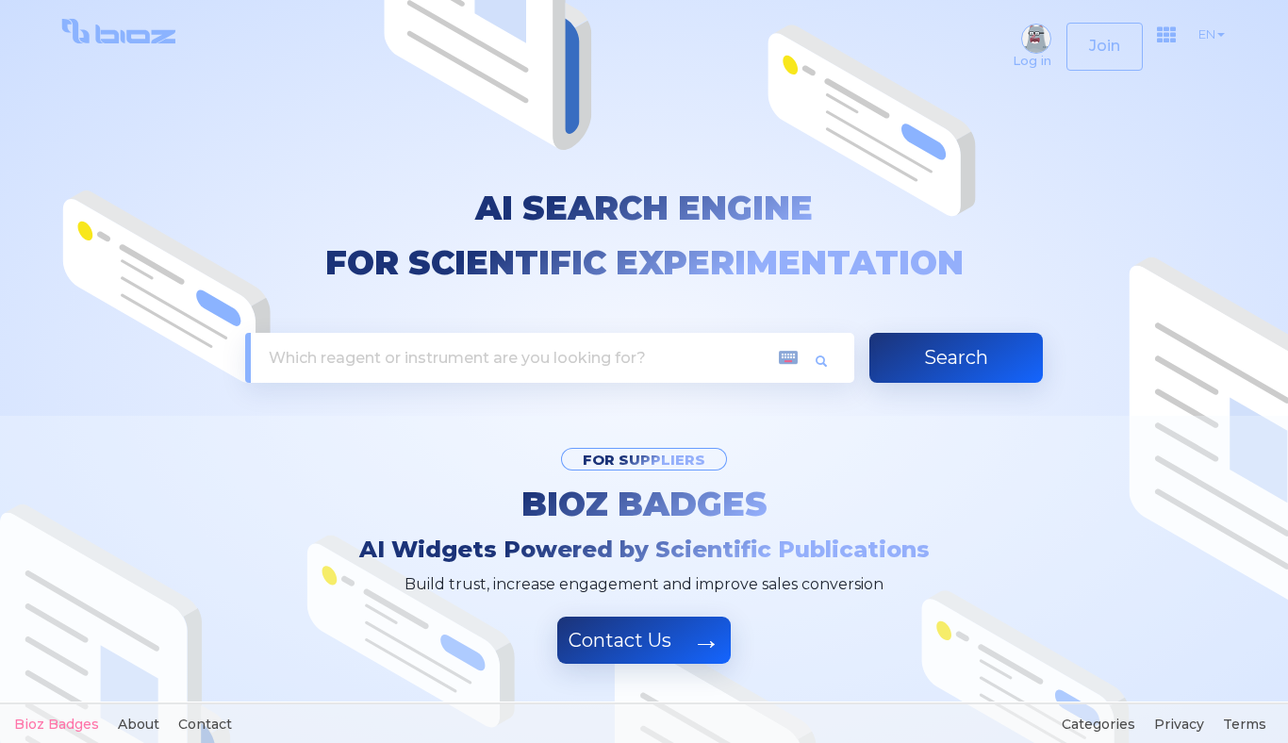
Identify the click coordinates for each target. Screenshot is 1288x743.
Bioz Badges (644, 504)
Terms (1244, 724)
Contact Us (644, 639)
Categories (1098, 724)
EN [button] (1206, 34)
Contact (205, 724)
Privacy (1179, 724)
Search (956, 357)
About (138, 724)
